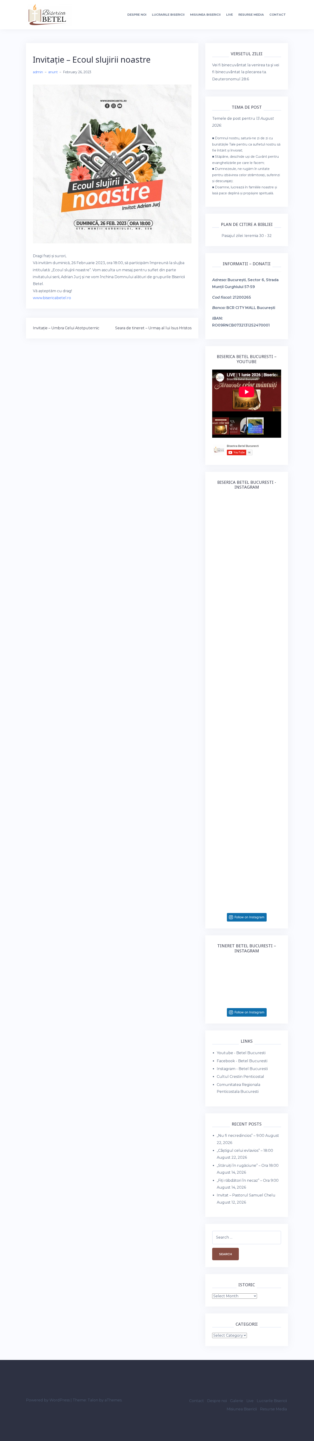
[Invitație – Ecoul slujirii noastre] (112, 163)
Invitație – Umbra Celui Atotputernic (66, 328)
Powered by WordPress (48, 1400)
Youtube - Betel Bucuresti (241, 1053)
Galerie (236, 1401)
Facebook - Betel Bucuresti (242, 1061)
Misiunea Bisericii (205, 14)
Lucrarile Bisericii (168, 14)
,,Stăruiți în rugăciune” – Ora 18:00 (248, 1165)
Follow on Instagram (249, 917)
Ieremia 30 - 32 (258, 235)
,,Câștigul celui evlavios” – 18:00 (245, 1150)
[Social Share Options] (217, 560)
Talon (93, 1400)
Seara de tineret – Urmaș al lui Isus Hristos (153, 328)
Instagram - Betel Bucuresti (242, 1069)
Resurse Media (251, 14)
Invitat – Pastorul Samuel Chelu (246, 1195)
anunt (53, 72)
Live (229, 14)
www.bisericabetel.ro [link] (52, 298)
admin (38, 72)
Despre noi (136, 14)
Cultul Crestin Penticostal (240, 1076)
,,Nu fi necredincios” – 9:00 (240, 1135)
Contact (277, 14)
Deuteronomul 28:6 (230, 79)
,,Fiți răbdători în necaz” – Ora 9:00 (248, 1180)
